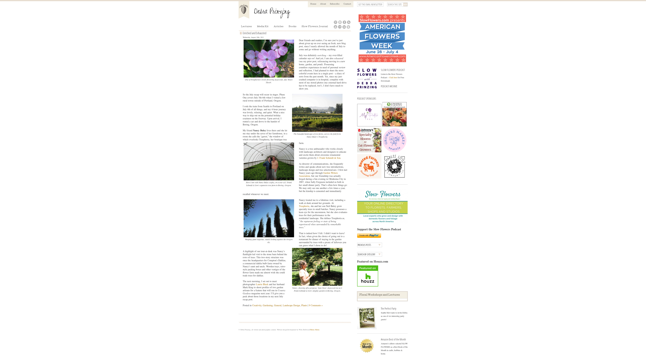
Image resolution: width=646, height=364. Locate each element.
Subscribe (334, 4)
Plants (304, 305)
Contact (347, 4)
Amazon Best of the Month (393, 339)
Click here (393, 77)
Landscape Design (291, 305)
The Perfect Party (388, 308)
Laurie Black (262, 284)
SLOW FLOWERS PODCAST (393, 70)
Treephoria (304, 206)
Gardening (268, 305)
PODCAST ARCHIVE (389, 86)
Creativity (256, 305)
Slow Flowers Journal (315, 27)
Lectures (246, 27)
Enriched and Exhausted (254, 33)
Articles (278, 27)
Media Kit (262, 27)
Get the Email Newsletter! (370, 4)
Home (313, 4)
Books (292, 27)
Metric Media (314, 329)
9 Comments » (316, 305)
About (323, 4)
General (277, 305)
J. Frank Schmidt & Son (328, 157)
